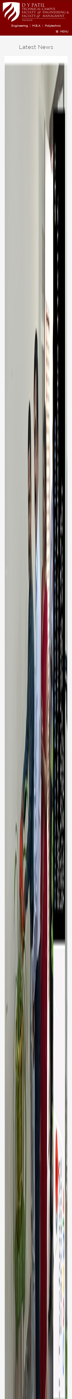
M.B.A (36, 26)
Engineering (19, 26)
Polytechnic (53, 26)
